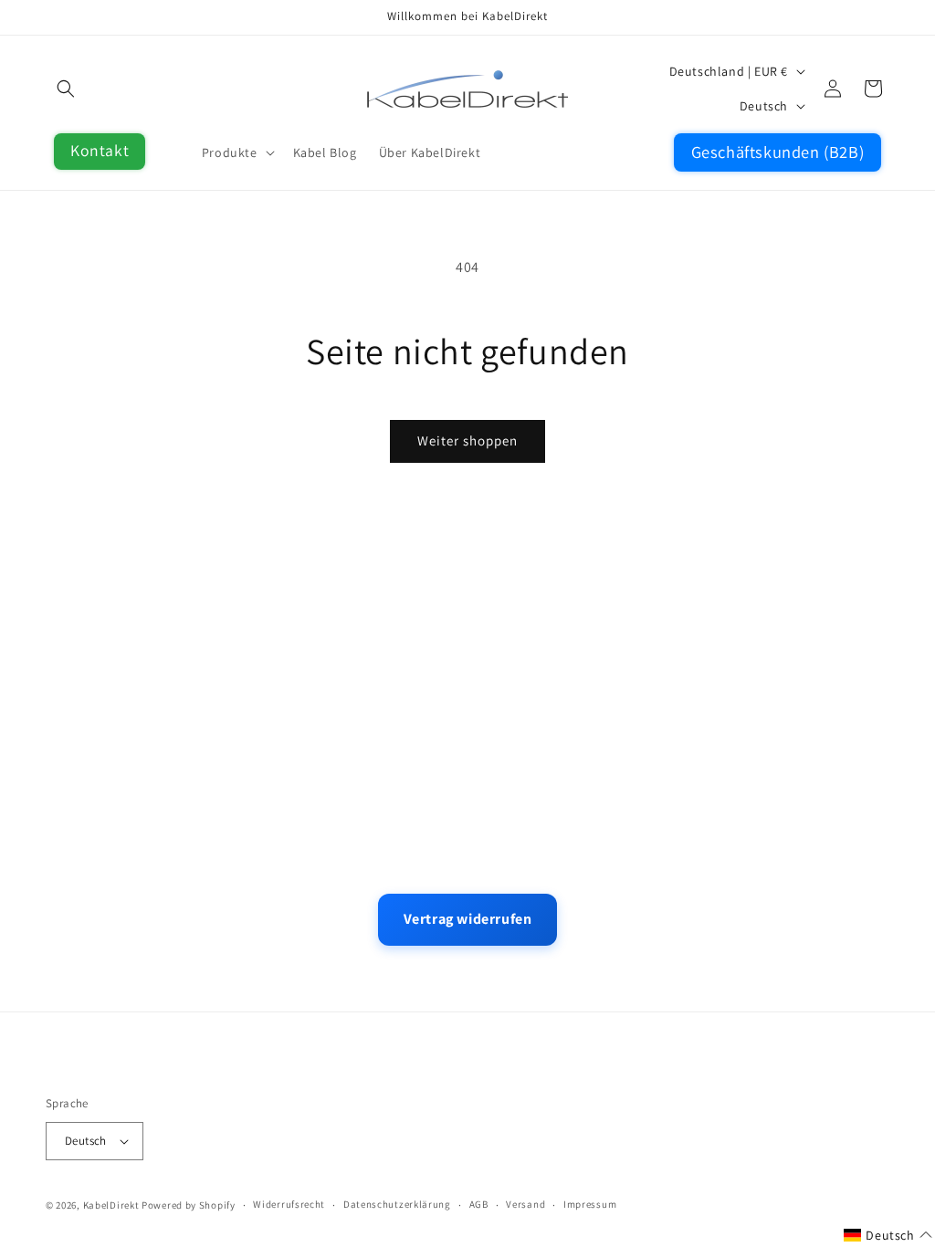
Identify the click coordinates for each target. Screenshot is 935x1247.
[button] (66, 88)
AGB (479, 1204)
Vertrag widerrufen (468, 918)
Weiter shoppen (467, 440)
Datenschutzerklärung (397, 1204)
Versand (525, 1204)
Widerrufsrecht (289, 1204)
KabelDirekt (111, 1205)
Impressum (589, 1204)
